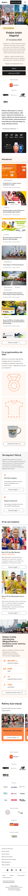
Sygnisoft (18, 889)
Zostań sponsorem (7, 877)
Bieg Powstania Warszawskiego (9, 859)
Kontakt (11, 875)
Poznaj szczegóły (13, 489)
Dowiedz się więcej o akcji (13, 692)
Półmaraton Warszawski (7, 848)
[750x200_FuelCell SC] (14, 338)
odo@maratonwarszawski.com (9, 882)
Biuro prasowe (21, 875)
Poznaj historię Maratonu (9, 128)
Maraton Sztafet (5, 851)
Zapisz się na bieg (16, 2)
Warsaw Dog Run (5, 854)
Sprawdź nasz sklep (12, 443)
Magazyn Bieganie (6, 864)
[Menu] (25, 2)
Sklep (4, 875)
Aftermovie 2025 (14, 73)
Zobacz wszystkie (13, 342)
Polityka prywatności (14, 886)
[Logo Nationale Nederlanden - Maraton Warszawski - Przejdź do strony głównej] (5, 2)
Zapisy (14, 68)
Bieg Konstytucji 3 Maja (7, 856)
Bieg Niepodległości (6, 862)
